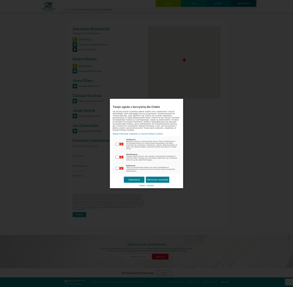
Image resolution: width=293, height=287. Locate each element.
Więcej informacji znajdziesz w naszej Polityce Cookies (138, 134)
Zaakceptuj (134, 179)
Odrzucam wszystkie (157, 179)
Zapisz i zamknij (146, 185)
